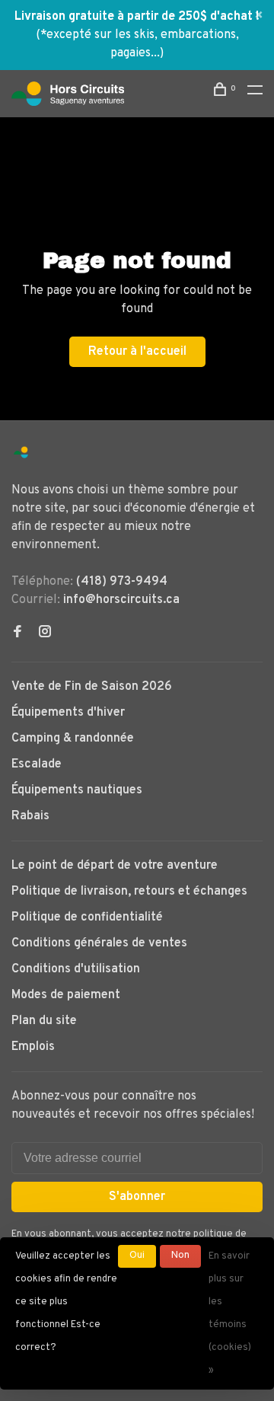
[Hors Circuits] (20, 452)
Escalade (36, 764)
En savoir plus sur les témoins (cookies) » (230, 1313)
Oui (137, 1255)
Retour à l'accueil (137, 351)
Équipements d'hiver (68, 712)
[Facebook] (17, 633)
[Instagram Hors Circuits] (45, 633)
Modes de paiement (65, 995)
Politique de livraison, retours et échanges (129, 891)
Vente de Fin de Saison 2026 (91, 686)
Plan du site (44, 1021)
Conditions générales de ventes (99, 943)
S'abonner (137, 1197)
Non (180, 1255)
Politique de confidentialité (87, 917)
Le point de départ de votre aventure (114, 865)
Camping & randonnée (72, 738)
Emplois (33, 1047)
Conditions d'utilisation (75, 969)
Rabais (30, 816)
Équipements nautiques (76, 790)
